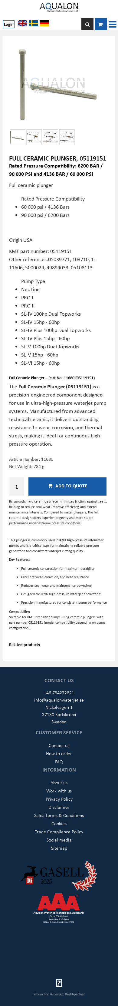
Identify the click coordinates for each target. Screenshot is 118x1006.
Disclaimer (59, 807)
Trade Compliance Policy (59, 831)
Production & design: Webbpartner (59, 994)
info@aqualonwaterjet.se (59, 699)
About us (59, 782)
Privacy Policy (59, 798)
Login (9, 24)
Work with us (59, 790)
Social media (59, 839)
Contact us (59, 745)
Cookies (59, 823)
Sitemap (59, 848)
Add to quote (71, 485)
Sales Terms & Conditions (59, 815)
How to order (59, 753)
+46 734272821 (59, 692)
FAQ (59, 761)
